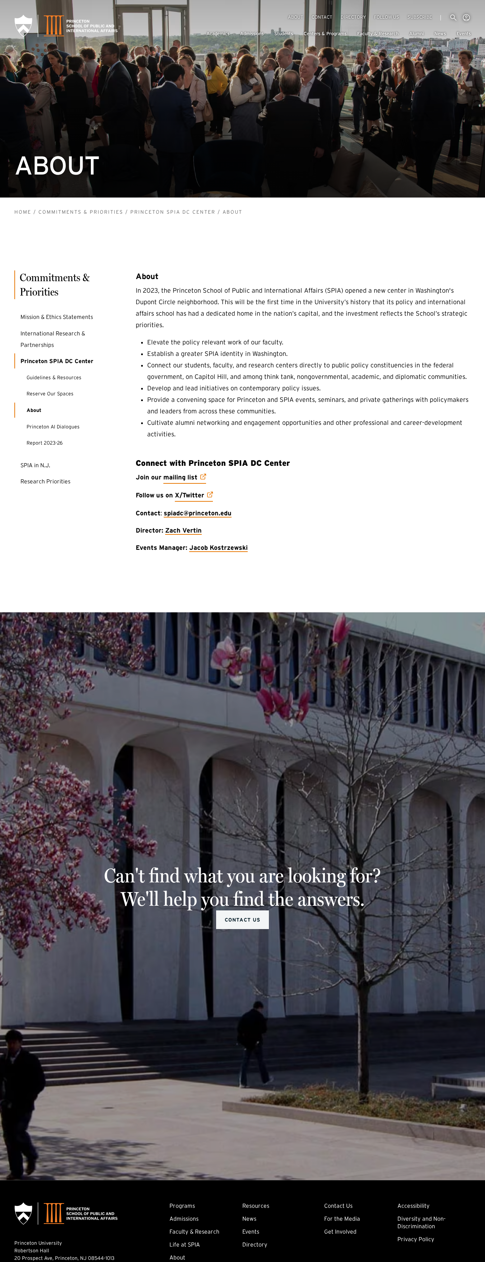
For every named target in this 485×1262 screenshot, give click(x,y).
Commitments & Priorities (80, 212)
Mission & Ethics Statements (56, 317)
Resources (255, 1205)
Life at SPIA (184, 1244)
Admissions (252, 33)
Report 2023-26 (45, 443)
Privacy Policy (415, 1239)
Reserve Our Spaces (66, 393)
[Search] (453, 17)
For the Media (342, 1218)
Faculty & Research (377, 33)
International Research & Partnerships (52, 339)
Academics (217, 33)
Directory (353, 17)
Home (22, 212)
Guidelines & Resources (54, 377)
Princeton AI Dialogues (53, 426)
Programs (182, 1205)
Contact (322, 17)
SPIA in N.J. (35, 464)
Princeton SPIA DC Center (172, 212)
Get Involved (340, 1231)
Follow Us (386, 17)
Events (464, 33)
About (295, 17)
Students (283, 33)
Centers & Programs (325, 33)
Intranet (466, 17)
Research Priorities (45, 481)
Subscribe (419, 17)
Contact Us (242, 920)
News (440, 33)
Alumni (416, 33)
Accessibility (413, 1205)
